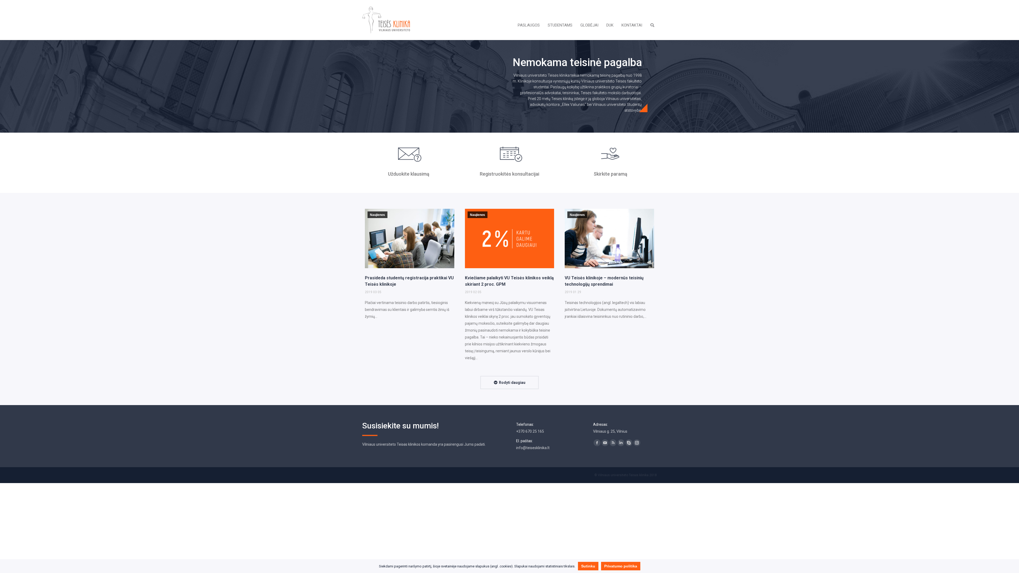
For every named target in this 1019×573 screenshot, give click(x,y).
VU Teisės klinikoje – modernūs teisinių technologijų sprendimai (604, 281)
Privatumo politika (620, 566)
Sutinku (588, 566)
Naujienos (377, 215)
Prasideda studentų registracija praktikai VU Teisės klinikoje (409, 281)
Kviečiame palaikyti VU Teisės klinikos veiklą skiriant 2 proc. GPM (509, 281)
